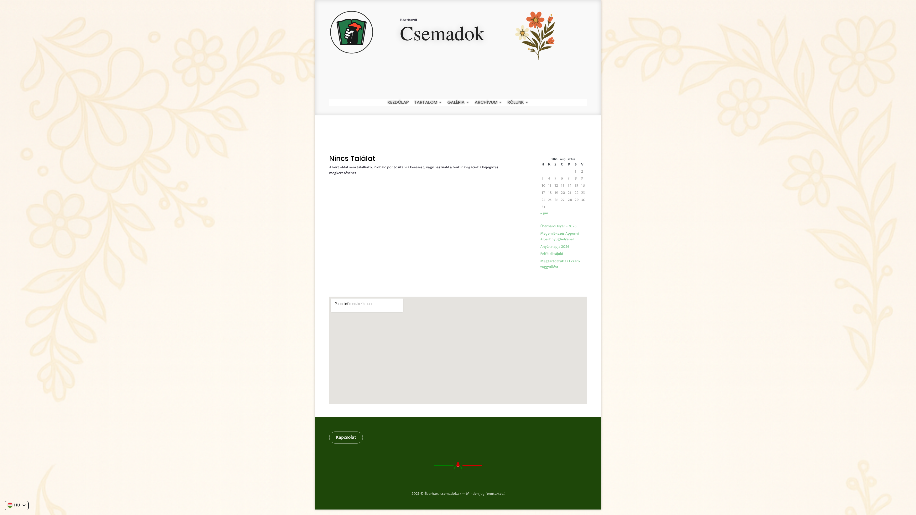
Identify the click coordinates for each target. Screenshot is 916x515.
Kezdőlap (398, 103)
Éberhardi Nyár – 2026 (558, 226)
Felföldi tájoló (551, 254)
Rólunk (515, 103)
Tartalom (425, 103)
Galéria (456, 103)
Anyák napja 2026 (554, 246)
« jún (544, 213)
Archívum (486, 103)
